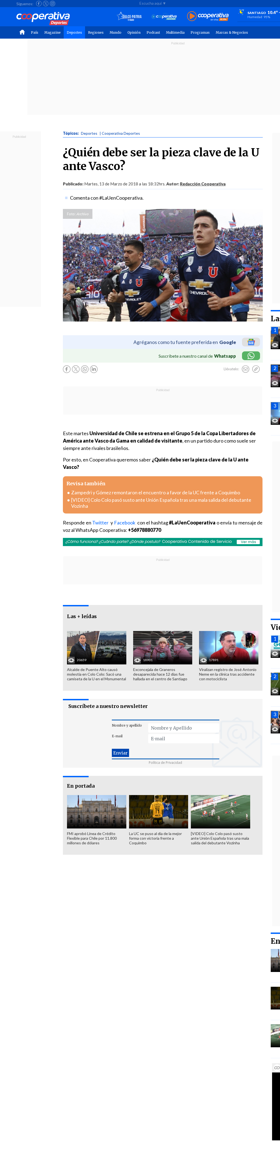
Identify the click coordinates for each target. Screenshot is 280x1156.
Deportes (74, 32)
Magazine (52, 32)
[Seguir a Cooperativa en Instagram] (52, 3)
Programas (200, 32)
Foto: (71, 214)
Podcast (153, 32)
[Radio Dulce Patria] (129, 17)
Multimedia (175, 32)
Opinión (134, 32)
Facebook (125, 523)
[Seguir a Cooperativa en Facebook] (39, 3)
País (34, 32)
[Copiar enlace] (256, 369)
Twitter (101, 523)
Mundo (115, 32)
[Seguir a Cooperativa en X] (45, 3)
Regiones (96, 32)
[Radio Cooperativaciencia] (164, 17)
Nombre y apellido (127, 725)
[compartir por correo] (245, 369)
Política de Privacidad (165, 762)
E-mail (117, 736)
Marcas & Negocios (232, 32)
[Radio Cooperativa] (208, 16)
